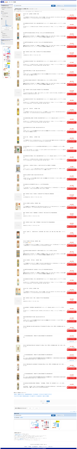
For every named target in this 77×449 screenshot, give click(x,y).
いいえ (36, 408)
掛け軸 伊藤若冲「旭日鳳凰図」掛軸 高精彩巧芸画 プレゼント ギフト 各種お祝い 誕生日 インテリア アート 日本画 (43, 307)
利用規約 (29, 446)
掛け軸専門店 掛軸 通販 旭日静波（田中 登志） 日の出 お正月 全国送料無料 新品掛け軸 (38, 32)
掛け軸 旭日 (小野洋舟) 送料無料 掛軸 (31, 288)
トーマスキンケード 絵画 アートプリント (45, 394)
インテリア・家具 (5, 16)
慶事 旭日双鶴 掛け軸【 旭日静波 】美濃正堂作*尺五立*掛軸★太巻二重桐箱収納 (38, 193)
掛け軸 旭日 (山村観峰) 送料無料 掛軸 (31, 13)
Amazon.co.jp (4, 35)
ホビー (4, 14)
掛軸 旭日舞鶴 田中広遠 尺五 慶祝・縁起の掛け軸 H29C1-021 (34, 127)
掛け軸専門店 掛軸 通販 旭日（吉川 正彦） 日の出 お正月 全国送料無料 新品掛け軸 (37, 42)
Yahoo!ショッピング (6, 37)
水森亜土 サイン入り (21, 394)
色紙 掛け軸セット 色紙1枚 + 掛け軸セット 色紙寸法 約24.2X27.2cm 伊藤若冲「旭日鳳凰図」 (39, 165)
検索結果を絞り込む (60, 5)
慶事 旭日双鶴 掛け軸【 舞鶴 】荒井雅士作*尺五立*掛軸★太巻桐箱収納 (37, 51)
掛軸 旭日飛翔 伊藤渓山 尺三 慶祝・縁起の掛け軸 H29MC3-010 (34, 70)
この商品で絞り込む (71, 341)
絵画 (3, 9)
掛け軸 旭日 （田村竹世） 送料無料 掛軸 (31, 108)
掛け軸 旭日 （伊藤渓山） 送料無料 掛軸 (31, 136)
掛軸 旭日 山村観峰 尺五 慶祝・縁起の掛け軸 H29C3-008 (33, 174)
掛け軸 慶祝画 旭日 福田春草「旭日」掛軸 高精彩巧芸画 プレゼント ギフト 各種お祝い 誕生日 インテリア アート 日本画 (44, 61)
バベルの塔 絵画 (35, 394)
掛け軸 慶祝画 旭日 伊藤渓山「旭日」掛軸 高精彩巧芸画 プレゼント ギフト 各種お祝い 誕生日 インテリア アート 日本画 (44, 155)
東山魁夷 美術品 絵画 (28, 394)
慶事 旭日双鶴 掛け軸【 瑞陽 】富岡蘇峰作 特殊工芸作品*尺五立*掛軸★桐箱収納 (39, 222)
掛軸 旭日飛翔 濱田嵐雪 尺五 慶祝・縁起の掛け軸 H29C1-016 (34, 316)
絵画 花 (15, 394)
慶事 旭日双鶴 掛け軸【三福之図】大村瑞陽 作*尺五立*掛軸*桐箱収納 (36, 89)
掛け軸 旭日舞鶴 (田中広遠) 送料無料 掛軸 (31, 241)
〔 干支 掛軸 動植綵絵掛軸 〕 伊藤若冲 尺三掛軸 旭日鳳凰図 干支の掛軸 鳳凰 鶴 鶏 (37, 335)
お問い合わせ (50, 446)
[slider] (1, 26)
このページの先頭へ (73, 411)
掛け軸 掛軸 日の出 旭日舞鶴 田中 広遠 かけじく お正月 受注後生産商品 (36, 184)
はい (30, 408)
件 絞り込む (7, 29)
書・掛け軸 (2, 43)
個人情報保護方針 (35, 446)
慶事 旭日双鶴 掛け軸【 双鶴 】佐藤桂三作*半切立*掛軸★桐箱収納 (36, 297)
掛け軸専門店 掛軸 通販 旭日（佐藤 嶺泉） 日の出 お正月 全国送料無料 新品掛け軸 (37, 269)
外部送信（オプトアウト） (43, 446)
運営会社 (26, 446)
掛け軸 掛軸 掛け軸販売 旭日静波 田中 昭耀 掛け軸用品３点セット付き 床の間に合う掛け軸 (40, 80)
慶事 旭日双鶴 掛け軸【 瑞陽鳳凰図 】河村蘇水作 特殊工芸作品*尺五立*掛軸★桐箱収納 (40, 212)
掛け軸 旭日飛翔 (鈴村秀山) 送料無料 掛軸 (31, 203)
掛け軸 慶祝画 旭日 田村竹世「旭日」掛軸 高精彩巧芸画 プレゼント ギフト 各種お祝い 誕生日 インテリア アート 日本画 (44, 23)
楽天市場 (4, 33)
